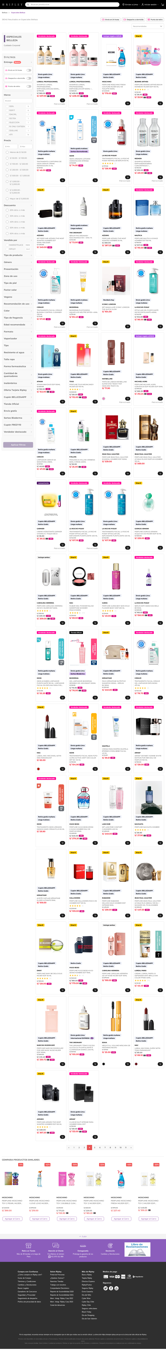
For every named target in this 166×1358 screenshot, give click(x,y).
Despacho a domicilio (135, 20)
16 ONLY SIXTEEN (17, 126)
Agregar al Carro (12, 1219)
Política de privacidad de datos (29, 1302)
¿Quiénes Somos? (57, 1278)
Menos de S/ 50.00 (18, 152)
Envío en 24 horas (112, 20)
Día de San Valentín (89, 1319)
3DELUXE (13, 130)
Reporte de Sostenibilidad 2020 (62, 1292)
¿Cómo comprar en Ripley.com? (30, 1275)
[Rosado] (103, 398)
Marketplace (16, 245)
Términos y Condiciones (27, 1281)
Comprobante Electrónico (59, 1288)
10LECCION (14, 122)
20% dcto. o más (17, 210)
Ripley (12, 249)
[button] (162, 4)
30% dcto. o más (17, 216)
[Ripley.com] (14, 4)
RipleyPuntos (87, 1285)
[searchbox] (75, 4)
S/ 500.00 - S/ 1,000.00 (20, 175)
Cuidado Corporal (12, 45)
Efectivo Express (88, 1281)
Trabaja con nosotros (58, 1285)
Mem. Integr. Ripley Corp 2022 (61, 1298)
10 (121, 1147)
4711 (11, 134)
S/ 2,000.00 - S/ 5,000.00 (15, 191)
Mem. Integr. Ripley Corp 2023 (61, 1302)
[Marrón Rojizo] (136, 1064)
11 (125, 1147)
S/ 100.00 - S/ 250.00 (19, 164)
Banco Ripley (87, 1275)
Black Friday (86, 1312)
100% (11, 106)
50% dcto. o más (17, 227)
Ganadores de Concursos (27, 1292)
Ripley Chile (86, 1305)
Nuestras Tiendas (56, 1281)
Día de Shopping (88, 1315)
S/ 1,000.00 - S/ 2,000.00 (15, 182)
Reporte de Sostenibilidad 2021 (62, 1295)
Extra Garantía (87, 1292)
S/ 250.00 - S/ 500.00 (19, 170)
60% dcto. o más (17, 233)
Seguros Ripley (87, 1288)
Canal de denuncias (57, 1305)
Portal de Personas (57, 1275)
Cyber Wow (86, 1298)
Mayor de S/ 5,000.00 (19, 198)
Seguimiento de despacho (27, 1298)
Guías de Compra (24, 1278)
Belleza (4, 13)
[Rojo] (38, 769)
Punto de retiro (157, 20)
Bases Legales (23, 1288)
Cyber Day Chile (88, 1302)
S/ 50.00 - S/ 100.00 (18, 158)
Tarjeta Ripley (87, 1278)
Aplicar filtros (18, 445)
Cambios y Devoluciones (27, 1285)
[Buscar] (28, 4)
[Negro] (103, 1064)
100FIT (12, 110)
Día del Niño (86, 1295)
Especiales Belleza (18, 13)
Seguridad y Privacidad (26, 1295)
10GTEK (12, 118)
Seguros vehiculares (89, 1308)
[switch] (29, 70)
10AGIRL (13, 114)
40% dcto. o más (17, 222)
